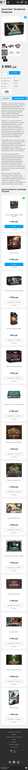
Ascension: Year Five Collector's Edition (14, 556)
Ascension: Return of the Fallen (14, 442)
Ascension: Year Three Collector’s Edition (14, 404)
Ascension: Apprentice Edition (14, 328)
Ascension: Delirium (14, 632)
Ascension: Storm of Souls (14, 594)
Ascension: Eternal (14, 707)
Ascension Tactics (14, 252)
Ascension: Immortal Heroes (14, 480)
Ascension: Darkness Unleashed (14, 366)
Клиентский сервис (14, 744)
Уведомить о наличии (14, 302)
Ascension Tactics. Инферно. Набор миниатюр (14, 215)
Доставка (14, 742)
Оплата (14, 739)
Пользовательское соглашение (14, 737)
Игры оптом (14, 747)
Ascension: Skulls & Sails (14, 518)
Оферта (14, 734)
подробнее (14, 229)
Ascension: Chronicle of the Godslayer (14, 290)
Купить (14, 73)
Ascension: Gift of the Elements (14, 669)
